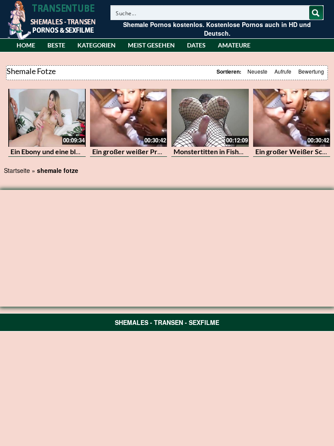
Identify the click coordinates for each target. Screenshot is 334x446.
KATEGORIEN (96, 45)
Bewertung (311, 71)
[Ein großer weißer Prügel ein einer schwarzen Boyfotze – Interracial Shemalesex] (128, 118)
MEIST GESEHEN (151, 45)
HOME (26, 45)
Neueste (257, 71)
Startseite (17, 170)
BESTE (56, 45)
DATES (196, 45)
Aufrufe (282, 71)
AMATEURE (234, 45)
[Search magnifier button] (316, 13)
